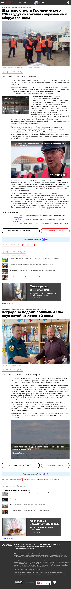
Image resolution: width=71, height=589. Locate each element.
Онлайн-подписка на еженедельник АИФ (39, 546)
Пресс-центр (56, 544)
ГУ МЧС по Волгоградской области (12, 365)
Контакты (16, 544)
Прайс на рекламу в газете (28, 544)
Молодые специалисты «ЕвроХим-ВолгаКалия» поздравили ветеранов (30, 276)
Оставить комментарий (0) (55, 230)
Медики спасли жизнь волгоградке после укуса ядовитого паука (29, 504)
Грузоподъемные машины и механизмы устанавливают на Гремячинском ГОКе (32, 270)
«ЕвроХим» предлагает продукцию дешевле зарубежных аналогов (41, 223)
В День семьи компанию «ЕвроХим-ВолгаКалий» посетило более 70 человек (32, 264)
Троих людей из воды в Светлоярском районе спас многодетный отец (38, 448)
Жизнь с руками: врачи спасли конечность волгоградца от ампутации (30, 499)
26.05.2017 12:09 (6, 7)
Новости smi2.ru (8, 303)
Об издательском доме (44, 544)
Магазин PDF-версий (19, 546)
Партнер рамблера (29, 582)
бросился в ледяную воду (31, 415)
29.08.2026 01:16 (6, 309)
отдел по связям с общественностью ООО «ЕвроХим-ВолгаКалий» (21, 67)
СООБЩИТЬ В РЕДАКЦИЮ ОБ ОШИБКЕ (24, 548)
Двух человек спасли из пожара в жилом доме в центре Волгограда (29, 510)
